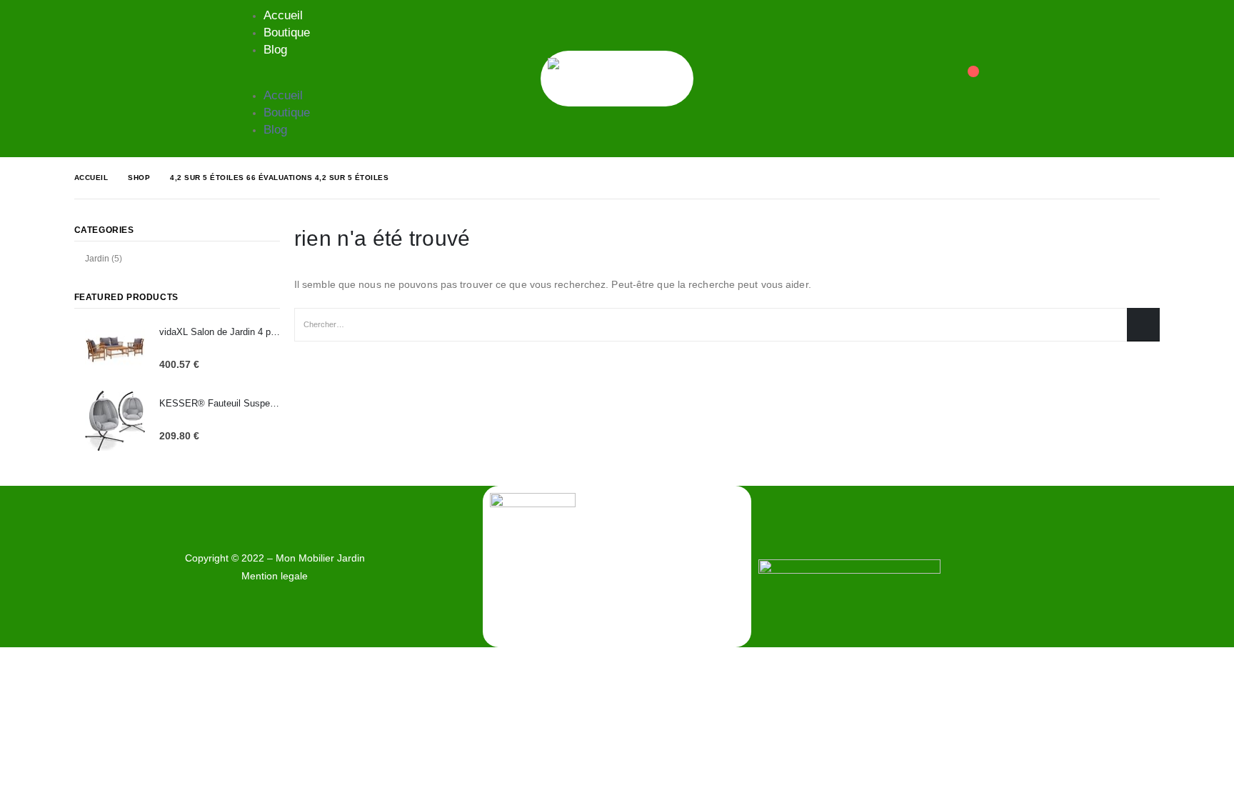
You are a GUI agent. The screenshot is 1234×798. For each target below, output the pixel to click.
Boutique (287, 32)
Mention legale (274, 576)
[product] (115, 349)
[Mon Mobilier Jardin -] (617, 78)
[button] (275, 78)
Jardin (97, 259)
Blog (275, 49)
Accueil (283, 15)
